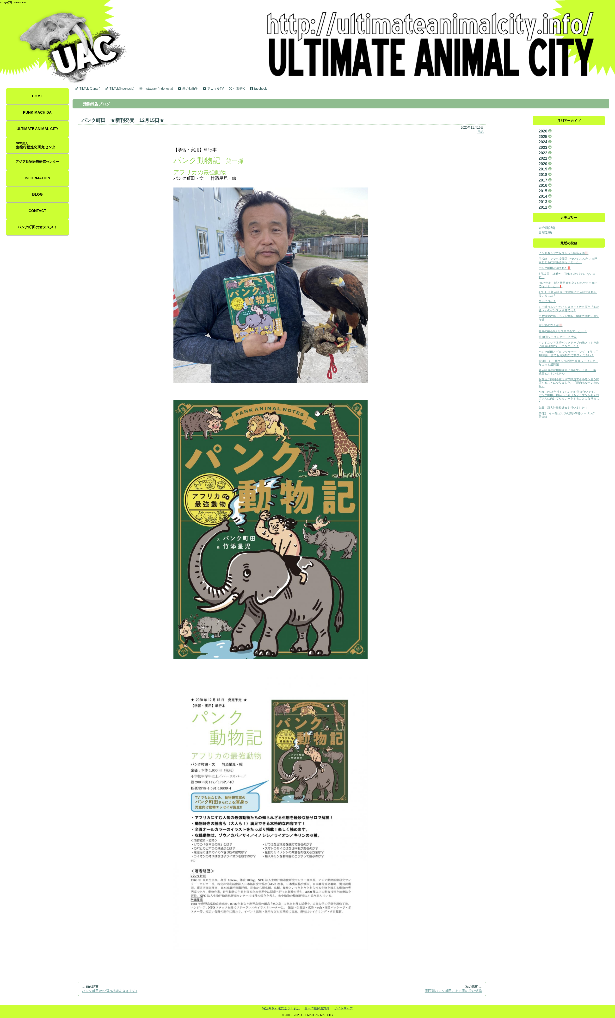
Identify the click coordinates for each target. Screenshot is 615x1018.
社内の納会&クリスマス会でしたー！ (563, 331)
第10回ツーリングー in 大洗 (558, 336)
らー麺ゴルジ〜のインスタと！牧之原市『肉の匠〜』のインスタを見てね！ (569, 308)
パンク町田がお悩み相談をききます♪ (109, 991)
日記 (480, 132)
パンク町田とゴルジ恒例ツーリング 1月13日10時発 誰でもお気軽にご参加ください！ (568, 353)
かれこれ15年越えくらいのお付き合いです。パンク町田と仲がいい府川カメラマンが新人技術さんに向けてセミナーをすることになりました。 (569, 396)
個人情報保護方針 (316, 1008)
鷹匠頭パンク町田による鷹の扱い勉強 (453, 991)
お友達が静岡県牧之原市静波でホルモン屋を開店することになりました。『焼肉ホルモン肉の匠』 (569, 382)
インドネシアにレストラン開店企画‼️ (563, 253)
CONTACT (37, 211)
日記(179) (545, 232)
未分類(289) (547, 228)
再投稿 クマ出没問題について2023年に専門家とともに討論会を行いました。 (568, 260)
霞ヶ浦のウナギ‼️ (550, 325)
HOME (37, 96)
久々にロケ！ (547, 301)
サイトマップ (343, 1008)
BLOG (37, 194)
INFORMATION (37, 178)
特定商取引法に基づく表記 (281, 1008)
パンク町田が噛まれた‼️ (555, 267)
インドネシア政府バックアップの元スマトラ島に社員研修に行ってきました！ (569, 344)
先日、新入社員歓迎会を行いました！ (563, 407)
